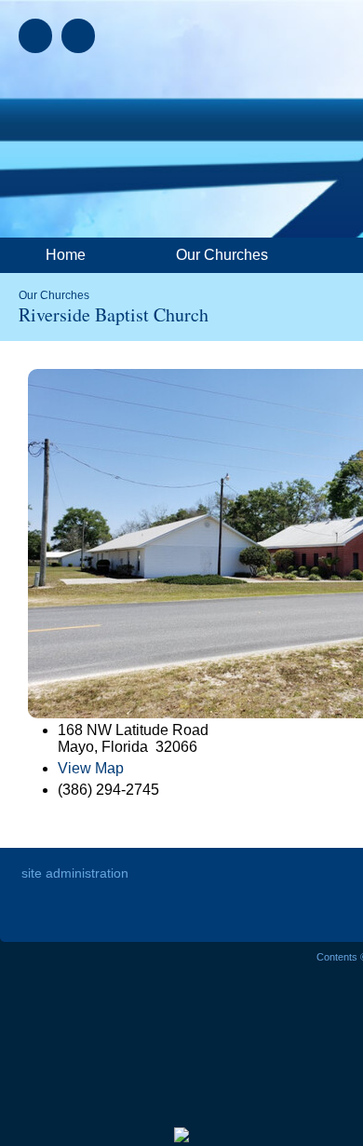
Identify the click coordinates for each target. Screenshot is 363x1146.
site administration (74, 873)
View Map (91, 768)
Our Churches (54, 295)
